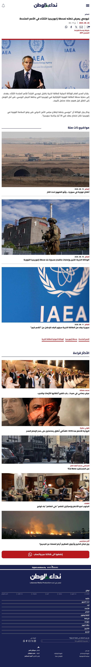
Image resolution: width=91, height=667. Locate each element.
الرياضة (86, 619)
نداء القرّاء (20, 594)
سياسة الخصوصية (84, 656)
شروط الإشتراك (58, 653)
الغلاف (87, 594)
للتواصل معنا (58, 656)
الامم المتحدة (84, 339)
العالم (87, 14)
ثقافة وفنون (85, 615)
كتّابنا (87, 599)
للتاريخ (87, 629)
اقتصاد (87, 609)
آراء (88, 605)
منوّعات (86, 622)
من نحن (87, 651)
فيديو (87, 632)
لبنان (87, 590)
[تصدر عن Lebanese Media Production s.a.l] (45, 576)
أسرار (47, 594)
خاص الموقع (5, 594)
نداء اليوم (74, 594)
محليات (60, 594)
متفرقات (34, 594)
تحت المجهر (85, 602)
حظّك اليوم (85, 625)
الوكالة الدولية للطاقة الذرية (53, 339)
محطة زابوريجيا (71, 339)
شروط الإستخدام (84, 653)
